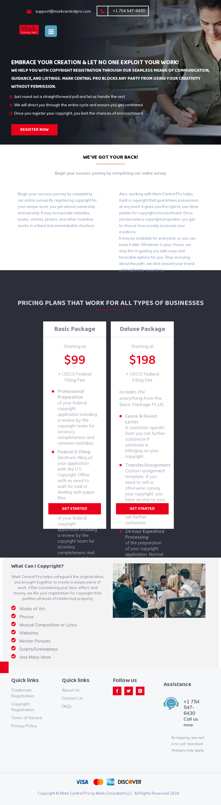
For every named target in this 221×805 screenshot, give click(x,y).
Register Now (34, 129)
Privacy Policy (24, 725)
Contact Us (72, 698)
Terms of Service (26, 717)
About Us (70, 690)
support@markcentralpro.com (62, 11)
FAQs (67, 706)
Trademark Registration (22, 692)
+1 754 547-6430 (128, 10)
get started (74, 508)
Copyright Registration (22, 706)
